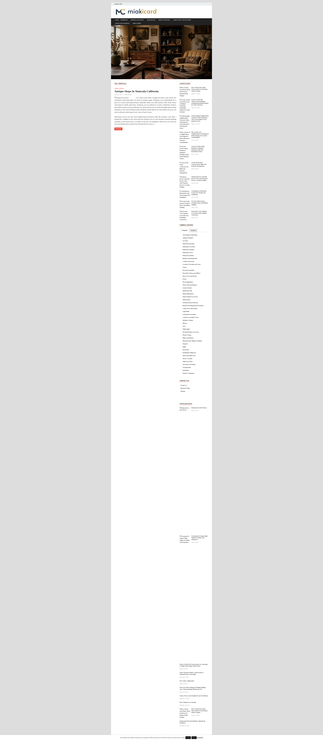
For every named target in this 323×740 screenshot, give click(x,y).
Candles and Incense (188, 261)
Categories (185, 230)
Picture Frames (187, 335)
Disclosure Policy (185, 388)
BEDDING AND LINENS (137, 20)
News (184, 326)
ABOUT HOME (137, 23)
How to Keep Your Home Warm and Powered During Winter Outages (199, 89)
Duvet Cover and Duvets (190, 276)
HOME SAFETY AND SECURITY (182, 20)
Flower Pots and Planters (190, 285)
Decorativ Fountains (188, 270)
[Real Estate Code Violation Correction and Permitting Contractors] (185, 211)
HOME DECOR (151, 20)
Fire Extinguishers (188, 282)
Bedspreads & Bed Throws (199, 407)
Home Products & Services (190, 296)
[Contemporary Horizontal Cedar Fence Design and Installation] (185, 191)
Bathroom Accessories (189, 246)
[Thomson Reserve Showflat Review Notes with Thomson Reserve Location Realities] (185, 177)
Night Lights (186, 329)
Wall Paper (186, 370)
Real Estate (186, 349)
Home (117, 20)
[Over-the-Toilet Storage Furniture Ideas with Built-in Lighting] (185, 201)
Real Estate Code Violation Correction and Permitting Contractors (199, 213)
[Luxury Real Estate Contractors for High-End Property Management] (185, 163)
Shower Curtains (187, 358)
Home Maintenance (188, 294)
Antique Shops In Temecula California (136, 91)
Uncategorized (187, 367)
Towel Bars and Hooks (189, 364)
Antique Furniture (119, 88)
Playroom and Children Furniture (192, 341)
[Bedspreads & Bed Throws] (185, 408)
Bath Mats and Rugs (188, 243)
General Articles (187, 288)
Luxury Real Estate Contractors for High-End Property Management (198, 164)
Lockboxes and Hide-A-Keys (191, 317)
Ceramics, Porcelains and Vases (192, 264)
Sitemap (182, 391)
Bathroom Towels (188, 252)
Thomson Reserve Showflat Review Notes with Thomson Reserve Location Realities (199, 178)
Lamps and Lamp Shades (190, 308)
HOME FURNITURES (164, 20)
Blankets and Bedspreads (190, 258)
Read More (117, 128)
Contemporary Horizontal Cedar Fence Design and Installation (198, 192)
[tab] (184, 230)
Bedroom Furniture (188, 255)
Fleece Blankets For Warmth (188, 702)
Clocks (184, 267)
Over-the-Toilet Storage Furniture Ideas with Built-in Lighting (199, 202)
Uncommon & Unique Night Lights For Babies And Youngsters (199, 537)
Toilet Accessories (188, 361)
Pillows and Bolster (188, 338)
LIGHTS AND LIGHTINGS (122, 23)
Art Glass (185, 241)
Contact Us (183, 385)
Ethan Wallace (128, 94)
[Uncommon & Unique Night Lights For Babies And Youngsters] (185, 536)
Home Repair (186, 299)
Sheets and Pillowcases (189, 355)
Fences (184, 279)
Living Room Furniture (189, 314)
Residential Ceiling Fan (189, 352)
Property (185, 344)
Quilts (184, 346)
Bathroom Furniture (188, 249)
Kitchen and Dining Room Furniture (193, 305)
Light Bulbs (186, 311)
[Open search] (208, 20)
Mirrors (185, 323)
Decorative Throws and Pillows (191, 273)
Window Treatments (188, 373)
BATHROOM (124, 20)
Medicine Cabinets (188, 320)
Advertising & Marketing (190, 235)
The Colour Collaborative (187, 681)
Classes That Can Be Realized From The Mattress (194, 696)
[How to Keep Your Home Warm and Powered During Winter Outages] (185, 87)
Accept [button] (188, 737)
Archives (193, 230)
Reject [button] (194, 737)
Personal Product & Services (191, 332)
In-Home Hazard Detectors (190, 302)
